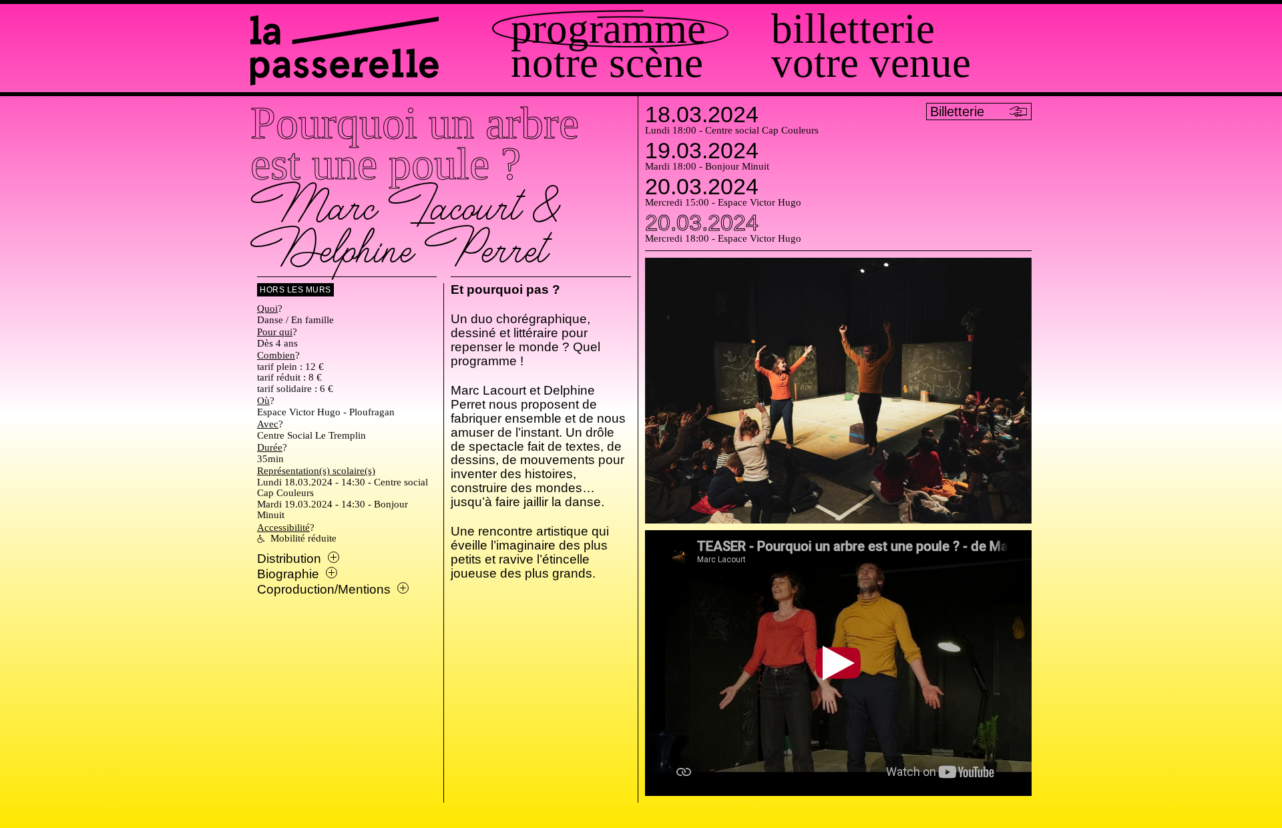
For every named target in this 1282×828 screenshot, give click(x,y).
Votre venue (871, 63)
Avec (267, 424)
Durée (269, 447)
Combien (276, 355)
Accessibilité (283, 527)
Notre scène (607, 63)
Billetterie (853, 29)
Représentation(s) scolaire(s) (316, 470)
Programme (608, 29)
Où (263, 400)
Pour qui (274, 332)
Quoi (267, 308)
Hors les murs (295, 289)
